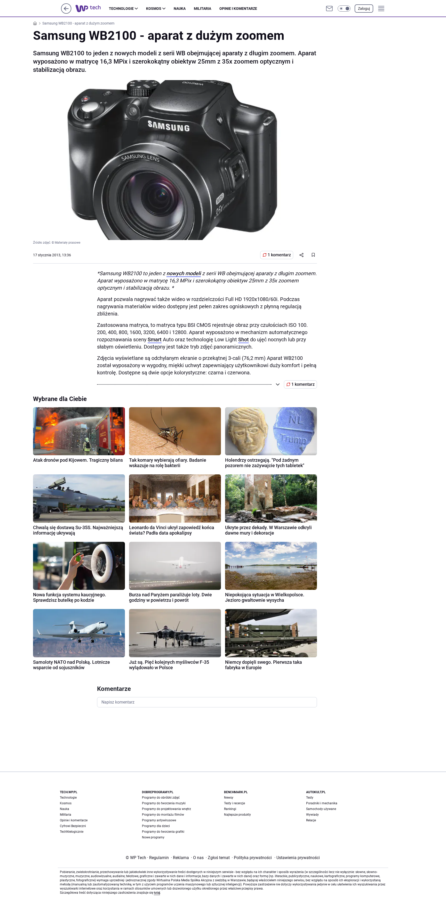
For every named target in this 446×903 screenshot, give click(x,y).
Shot (243, 339)
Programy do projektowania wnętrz (166, 809)
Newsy (228, 797)
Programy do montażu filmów (163, 814)
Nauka (180, 8)
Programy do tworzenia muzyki (164, 803)
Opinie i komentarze (238, 8)
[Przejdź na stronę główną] (66, 12)
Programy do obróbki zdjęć (161, 797)
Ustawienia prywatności (297, 857)
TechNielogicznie (71, 831)
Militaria (202, 8)
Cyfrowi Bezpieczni (73, 826)
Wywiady (312, 814)
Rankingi (230, 809)
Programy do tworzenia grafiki (163, 831)
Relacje (311, 820)
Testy (309, 797)
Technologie (121, 8)
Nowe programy (153, 837)
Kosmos (153, 8)
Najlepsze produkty (237, 814)
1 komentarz (279, 254)
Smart (155, 339)
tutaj (157, 892)
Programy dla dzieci (156, 826)
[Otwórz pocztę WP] (329, 8)
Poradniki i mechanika (321, 803)
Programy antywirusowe (159, 820)
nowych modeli (183, 273)
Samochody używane (321, 809)
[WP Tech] (92, 8)
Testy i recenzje (234, 803)
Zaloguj (364, 8)
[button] (344, 8)
